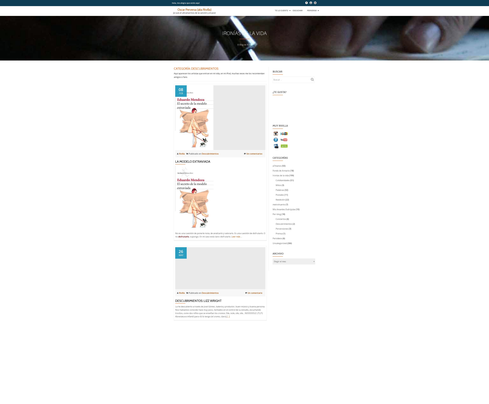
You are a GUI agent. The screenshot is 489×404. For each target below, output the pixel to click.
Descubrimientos (210, 153)
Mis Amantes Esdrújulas (284, 209)
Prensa (279, 233)
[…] (228, 316)
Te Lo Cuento (281, 11)
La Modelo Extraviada (192, 161)
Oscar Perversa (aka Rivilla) (195, 9)
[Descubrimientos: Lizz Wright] (220, 268)
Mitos (278, 185)
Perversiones (282, 228)
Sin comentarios (254, 153)
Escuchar (298, 11)
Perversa (312, 11)
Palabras (280, 190)
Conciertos (281, 219)
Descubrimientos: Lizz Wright (198, 301)
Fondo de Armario (281, 170)
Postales (280, 194)
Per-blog (277, 214)
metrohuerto (279, 204)
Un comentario (255, 293)
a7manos (277, 165)
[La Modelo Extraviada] (194, 117)
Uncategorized (280, 243)
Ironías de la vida (281, 175)
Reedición (280, 199)
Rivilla (182, 153)
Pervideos (277, 238)
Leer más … (236, 236)
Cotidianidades (283, 180)
